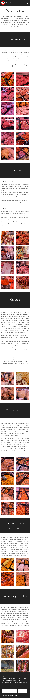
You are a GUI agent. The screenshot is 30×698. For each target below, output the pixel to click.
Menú (27, 2)
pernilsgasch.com (6, 628)
